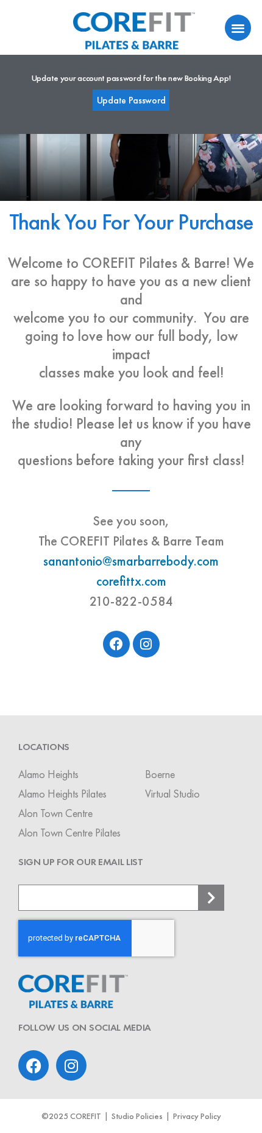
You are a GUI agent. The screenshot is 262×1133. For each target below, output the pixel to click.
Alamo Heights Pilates (62, 794)
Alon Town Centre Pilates (69, 833)
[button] (238, 28)
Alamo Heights (48, 774)
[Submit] (211, 898)
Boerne (160, 774)
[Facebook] (116, 644)
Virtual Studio (172, 794)
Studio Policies (137, 1115)
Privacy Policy (197, 1115)
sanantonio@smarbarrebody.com (131, 561)
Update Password (131, 100)
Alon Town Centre (55, 813)
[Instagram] (146, 644)
